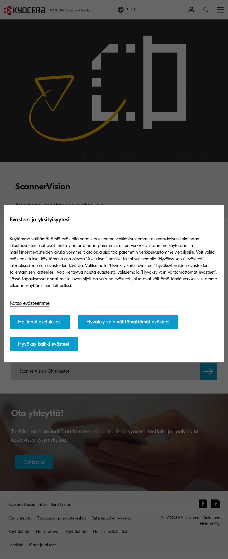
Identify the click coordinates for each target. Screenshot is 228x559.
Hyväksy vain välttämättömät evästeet (128, 322)
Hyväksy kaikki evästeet (44, 344)
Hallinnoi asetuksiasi (39, 322)
